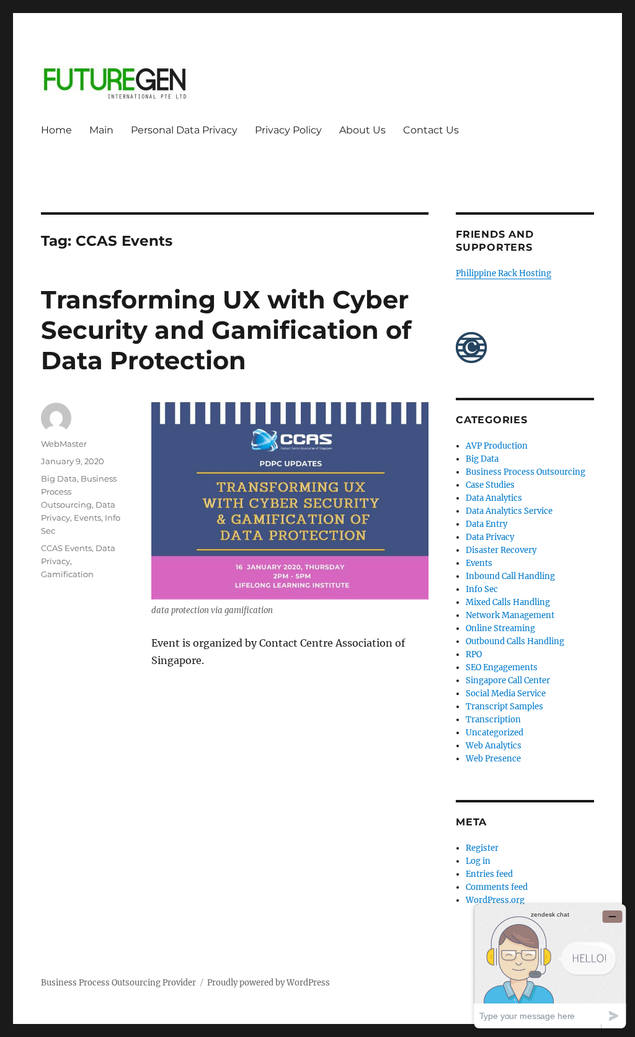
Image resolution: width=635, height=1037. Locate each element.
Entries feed (489, 874)
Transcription (493, 719)
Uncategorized (494, 732)
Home (56, 130)
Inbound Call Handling (510, 576)
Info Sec (482, 589)
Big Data (59, 478)
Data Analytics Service (509, 511)
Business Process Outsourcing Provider (118, 982)
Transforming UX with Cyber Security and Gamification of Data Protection (226, 329)
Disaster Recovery (501, 550)
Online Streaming (500, 628)
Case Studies (490, 485)
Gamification (67, 574)
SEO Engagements (502, 667)
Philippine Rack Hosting (503, 273)
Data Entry (486, 524)
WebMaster (64, 444)
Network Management (510, 615)
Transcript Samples (504, 706)
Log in (478, 861)
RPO (474, 654)
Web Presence (493, 758)
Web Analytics (494, 745)
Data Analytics (494, 498)
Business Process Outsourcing (525, 472)
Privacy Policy (288, 130)
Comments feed (497, 887)
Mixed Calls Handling (508, 602)
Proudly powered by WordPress (268, 982)
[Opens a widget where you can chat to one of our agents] (550, 966)
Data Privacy (490, 537)
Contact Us (431, 130)
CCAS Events (66, 548)
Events (87, 518)
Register (482, 848)
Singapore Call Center (508, 680)
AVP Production (497, 446)
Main (101, 130)
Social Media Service (506, 693)
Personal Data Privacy (184, 130)
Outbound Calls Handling (515, 641)
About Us (362, 130)
